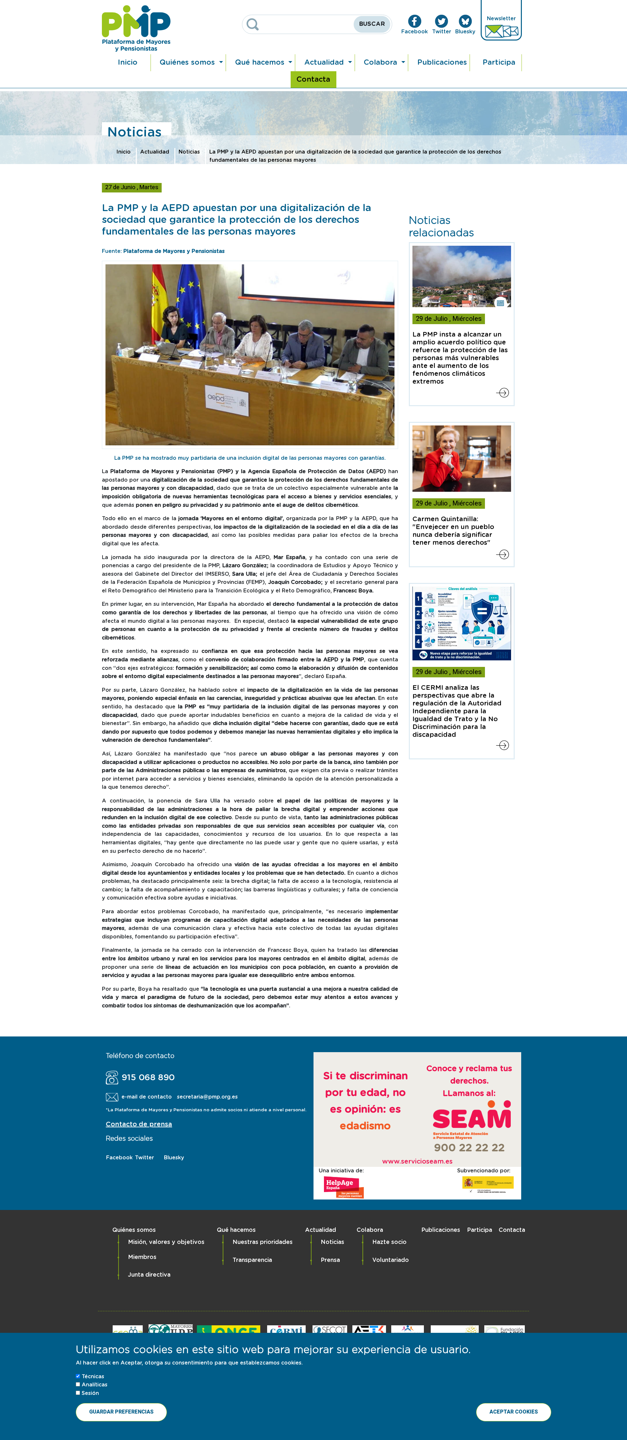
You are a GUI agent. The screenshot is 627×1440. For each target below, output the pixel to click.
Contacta (313, 79)
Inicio (127, 62)
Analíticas (94, 1384)
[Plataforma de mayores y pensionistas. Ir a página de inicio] (136, 28)
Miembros (142, 1257)
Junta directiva (149, 1275)
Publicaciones (442, 62)
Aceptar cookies (514, 1412)
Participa (499, 62)
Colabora (381, 62)
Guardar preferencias (121, 1412)
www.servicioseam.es (417, 1161)
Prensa (330, 1260)
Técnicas (93, 1376)
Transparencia (252, 1260)
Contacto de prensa (139, 1124)
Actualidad (325, 62)
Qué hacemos (261, 62)
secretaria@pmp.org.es (207, 1097)
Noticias (189, 152)
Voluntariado (390, 1260)
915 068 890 (148, 1077)
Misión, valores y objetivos (166, 1242)
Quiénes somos (188, 62)
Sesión (90, 1393)
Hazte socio (389, 1242)
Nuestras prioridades (263, 1242)
